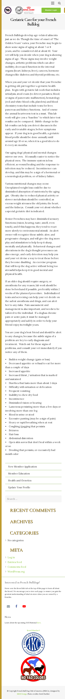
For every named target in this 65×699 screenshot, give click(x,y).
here (39, 623)
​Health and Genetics (19, 480)
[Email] (8, 606)
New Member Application (22, 466)
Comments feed (17, 566)
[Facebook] (16, 606)
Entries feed (15, 562)
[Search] (59, 3)
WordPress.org (16, 571)
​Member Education (19, 473)
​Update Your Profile (19, 487)
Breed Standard (33, 630)
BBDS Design (22, 694)
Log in (11, 557)
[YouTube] (24, 606)
